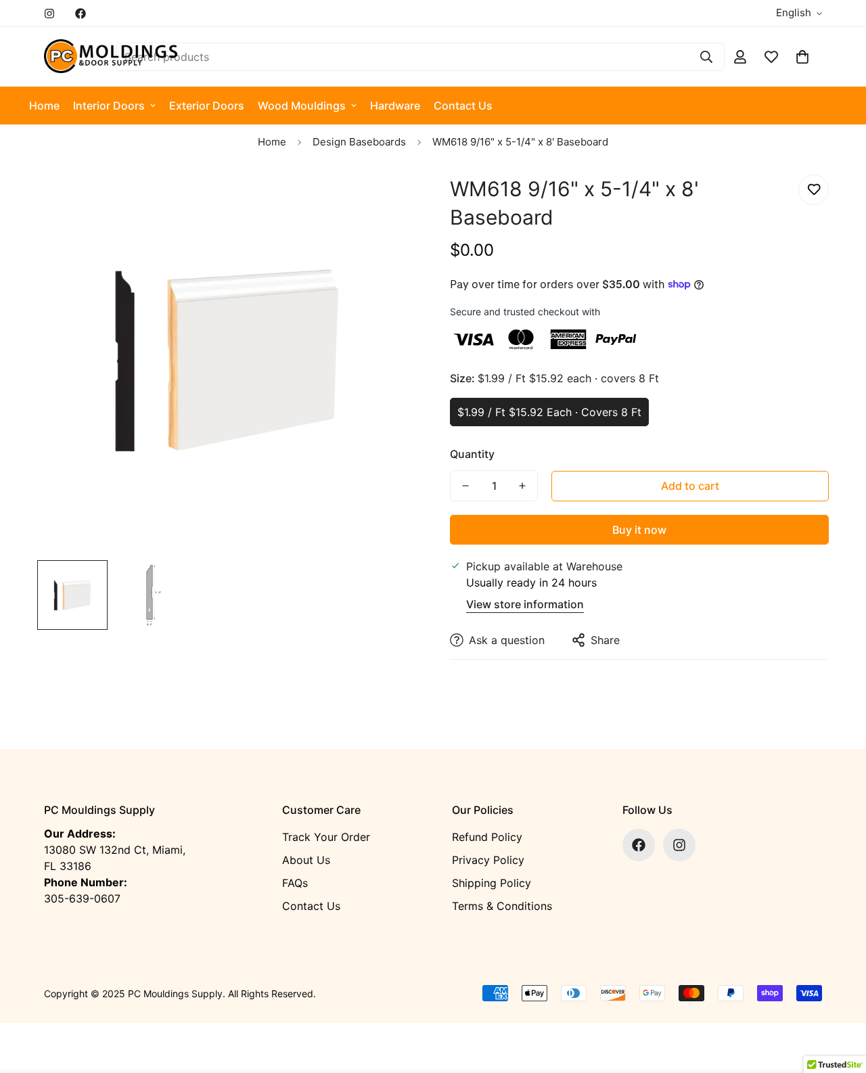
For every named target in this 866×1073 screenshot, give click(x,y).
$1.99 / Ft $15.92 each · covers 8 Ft (549, 412)
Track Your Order (326, 837)
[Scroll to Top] (839, 999)
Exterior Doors (206, 105)
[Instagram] (49, 13)
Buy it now (639, 529)
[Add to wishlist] (813, 190)
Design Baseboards (359, 141)
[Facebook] (80, 13)
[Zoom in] (387, 200)
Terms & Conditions (502, 906)
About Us (306, 860)
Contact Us (463, 105)
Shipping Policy (491, 883)
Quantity (472, 454)
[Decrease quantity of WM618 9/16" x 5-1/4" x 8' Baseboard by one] (465, 486)
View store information (525, 604)
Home (44, 105)
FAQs (295, 883)
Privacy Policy (488, 860)
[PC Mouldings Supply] (111, 56)
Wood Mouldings (302, 105)
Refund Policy (487, 837)
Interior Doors (109, 105)
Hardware (395, 105)
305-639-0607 (82, 898)
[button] (802, 56)
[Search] (706, 57)
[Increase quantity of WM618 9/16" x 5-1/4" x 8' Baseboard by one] (522, 486)
